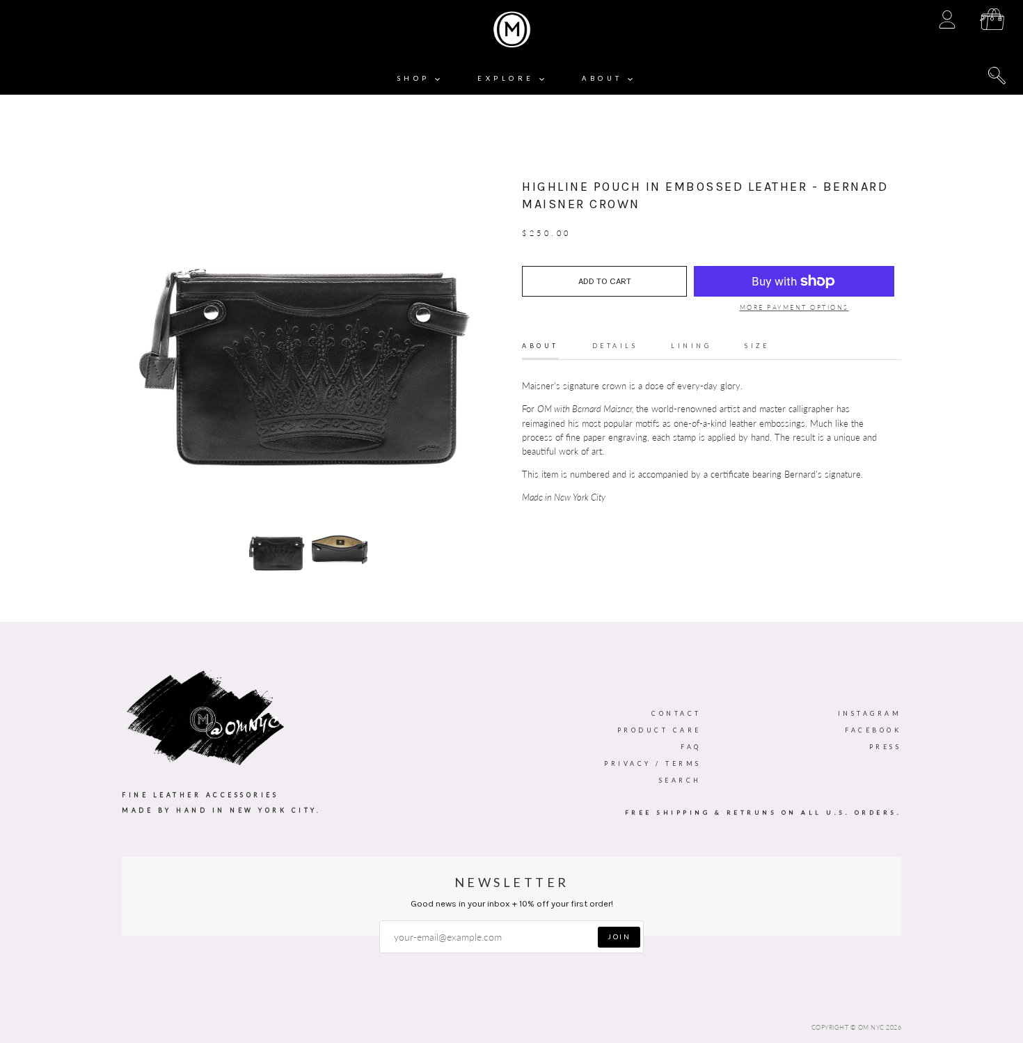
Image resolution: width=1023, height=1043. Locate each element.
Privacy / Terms (652, 763)
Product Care (659, 730)
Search (680, 780)
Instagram (870, 713)
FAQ (691, 747)
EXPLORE (508, 78)
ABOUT (605, 78)
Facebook (873, 730)
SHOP (416, 78)
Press (885, 747)
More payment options (794, 307)
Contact (676, 713)
